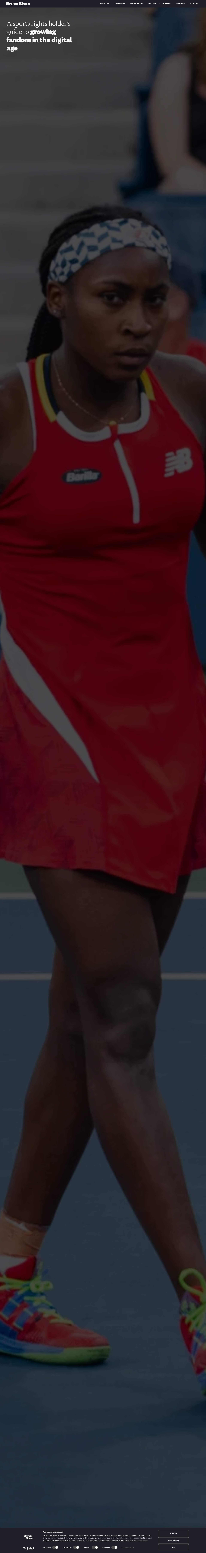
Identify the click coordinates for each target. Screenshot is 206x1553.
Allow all (173, 1533)
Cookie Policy (142, 1540)
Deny (173, 1547)
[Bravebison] (18, 3)
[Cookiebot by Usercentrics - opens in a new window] (28, 1548)
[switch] (76, 1547)
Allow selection (173, 1540)
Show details (126, 1547)
